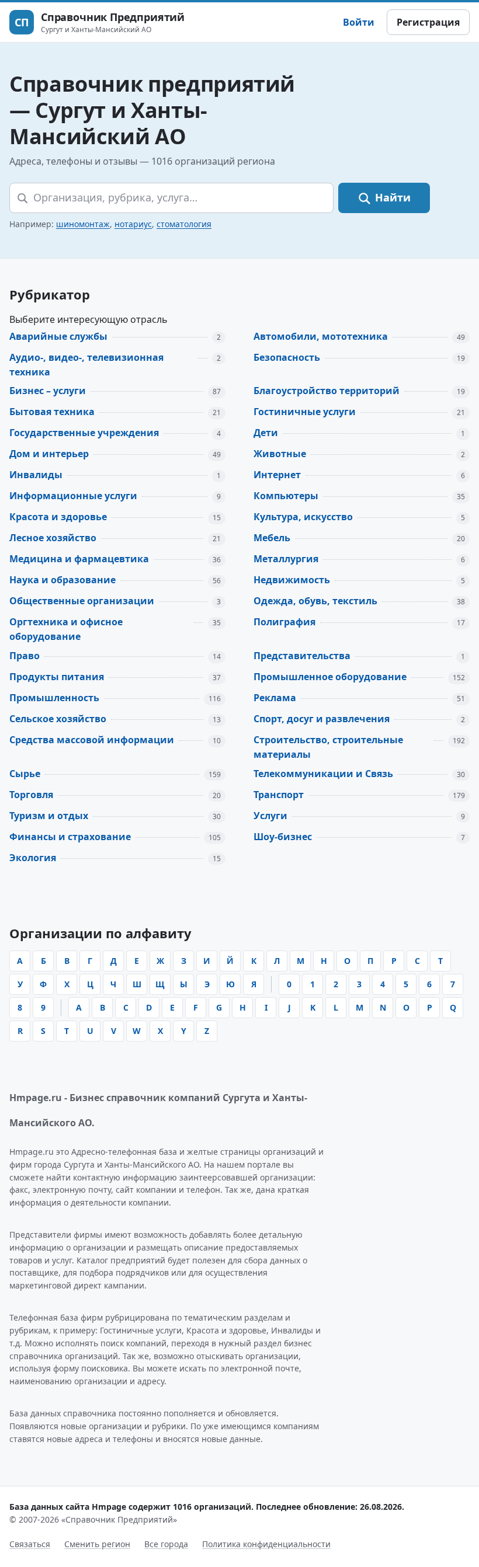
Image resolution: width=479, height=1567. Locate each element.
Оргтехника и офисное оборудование (66, 629)
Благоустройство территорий (327, 390)
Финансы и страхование (70, 836)
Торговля (31, 794)
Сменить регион (97, 1543)
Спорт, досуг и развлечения (322, 718)
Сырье (24, 773)
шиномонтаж (83, 223)
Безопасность (287, 357)
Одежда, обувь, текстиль (315, 600)
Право (24, 655)
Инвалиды (36, 474)
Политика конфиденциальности (266, 1543)
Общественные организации (81, 600)
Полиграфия (284, 621)
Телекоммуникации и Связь (323, 773)
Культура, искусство (303, 516)
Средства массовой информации (91, 739)
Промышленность (54, 697)
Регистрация (428, 22)
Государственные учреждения (84, 432)
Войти (358, 22)
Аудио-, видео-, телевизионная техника (86, 364)
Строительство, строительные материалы (328, 747)
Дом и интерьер (49, 453)
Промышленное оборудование (330, 676)
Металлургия (286, 558)
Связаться (29, 1543)
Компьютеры (286, 495)
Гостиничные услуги (305, 411)
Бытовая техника (52, 411)
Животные (280, 453)
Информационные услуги (73, 495)
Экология (32, 857)
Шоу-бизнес (283, 836)
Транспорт (279, 794)
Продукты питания (56, 676)
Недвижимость (292, 579)
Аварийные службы (58, 336)
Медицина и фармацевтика (79, 558)
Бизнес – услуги (47, 390)
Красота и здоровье (58, 516)
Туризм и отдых (48, 815)
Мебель (272, 537)
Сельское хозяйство (57, 718)
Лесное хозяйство (52, 537)
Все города (166, 1543)
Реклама (275, 697)
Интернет (277, 474)
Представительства (302, 655)
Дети (266, 432)
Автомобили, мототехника (321, 336)
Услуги (270, 815)
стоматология (184, 223)
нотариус (133, 223)
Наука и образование (62, 579)
